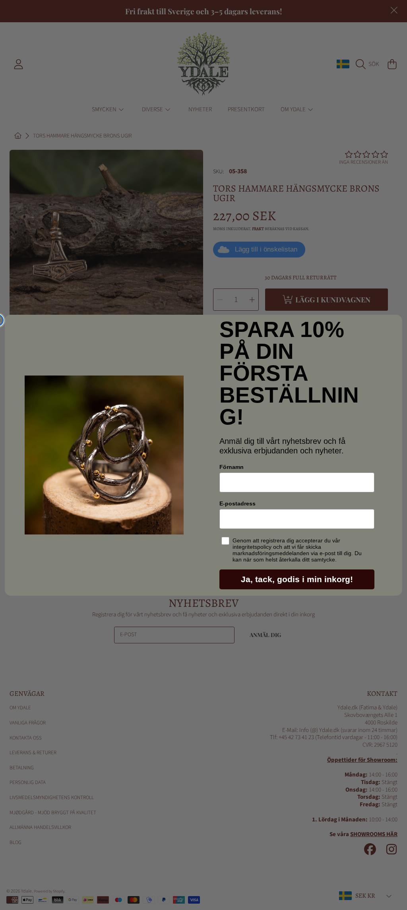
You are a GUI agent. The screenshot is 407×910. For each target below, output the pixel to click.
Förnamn (231, 467)
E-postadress (237, 503)
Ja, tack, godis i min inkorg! (297, 579)
